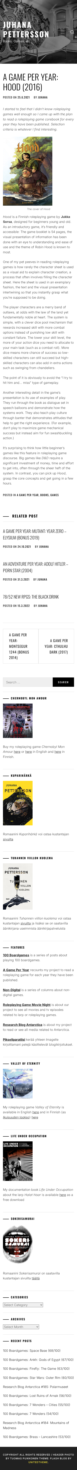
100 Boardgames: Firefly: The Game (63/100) (36, 1369)
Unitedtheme (38, 1462)
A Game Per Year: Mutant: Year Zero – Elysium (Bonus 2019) (34, 534)
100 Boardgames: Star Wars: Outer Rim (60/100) (38, 1378)
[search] (72, 32)
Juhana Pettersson (26, 29)
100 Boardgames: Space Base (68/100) (32, 1351)
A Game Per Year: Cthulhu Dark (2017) (56, 646)
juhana (43, 97)
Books (44, 495)
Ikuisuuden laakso (16, 1117)
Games (54, 495)
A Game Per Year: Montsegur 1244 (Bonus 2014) (19, 646)
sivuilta (8, 839)
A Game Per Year (28, 495)
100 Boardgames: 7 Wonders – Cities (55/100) (36, 1405)
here (17, 752)
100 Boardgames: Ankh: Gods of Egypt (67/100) (38, 1360)
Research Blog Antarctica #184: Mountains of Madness (36, 1425)
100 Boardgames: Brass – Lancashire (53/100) (37, 1437)
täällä (36, 1278)
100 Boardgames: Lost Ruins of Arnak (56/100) (37, 1396)
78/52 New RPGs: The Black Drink (31, 596)
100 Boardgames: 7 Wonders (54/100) (31, 1414)
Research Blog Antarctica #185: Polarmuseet (35, 1387)
